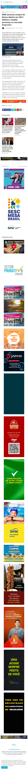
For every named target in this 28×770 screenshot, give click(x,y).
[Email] (20, 110)
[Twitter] (12, 110)
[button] (1, 2)
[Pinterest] (18, 110)
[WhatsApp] (15, 110)
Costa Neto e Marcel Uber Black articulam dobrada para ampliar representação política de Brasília (7, 148)
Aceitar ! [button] (4, 767)
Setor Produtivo (12, 12)
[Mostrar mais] (23, 110)
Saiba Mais (10, 765)
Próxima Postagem (22, 166)
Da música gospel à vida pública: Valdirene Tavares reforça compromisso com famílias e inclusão (20, 130)
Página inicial (5, 12)
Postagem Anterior (5, 166)
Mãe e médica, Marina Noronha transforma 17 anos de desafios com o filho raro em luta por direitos (7, 129)
